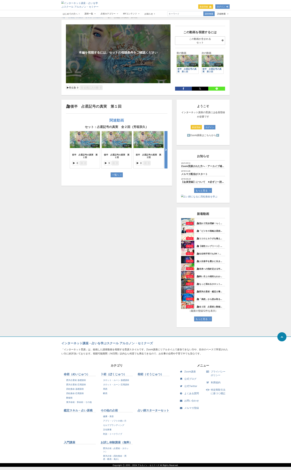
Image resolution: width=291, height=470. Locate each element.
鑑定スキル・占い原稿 (78, 410)
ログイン (221, 6)
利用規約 (216, 382)
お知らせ (148, 13)
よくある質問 (191, 393)
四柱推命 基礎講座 (75, 389)
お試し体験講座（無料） (116, 442)
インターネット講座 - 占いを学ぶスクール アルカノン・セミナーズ (107, 343)
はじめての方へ (70, 13)
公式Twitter (190, 386)
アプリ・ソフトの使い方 (114, 420)
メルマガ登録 (191, 407)
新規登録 (204, 6)
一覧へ (115, 174)
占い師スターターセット (153, 410)
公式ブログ (190, 378)
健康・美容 (108, 416)
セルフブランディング (113, 425)
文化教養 (107, 429)
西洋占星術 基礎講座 (76, 380)
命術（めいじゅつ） (77, 374)
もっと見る (202, 190)
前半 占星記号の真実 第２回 (148, 155)
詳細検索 (221, 13)
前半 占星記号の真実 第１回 (85, 155)
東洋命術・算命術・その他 (79, 402)
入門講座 (69, 442)
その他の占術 (109, 410)
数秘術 (69, 397)
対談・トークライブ (112, 434)
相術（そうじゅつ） (151, 374)
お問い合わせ (191, 400)
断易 (105, 393)
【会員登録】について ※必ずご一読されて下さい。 (210, 181)
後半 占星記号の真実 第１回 (116, 155)
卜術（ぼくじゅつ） (114, 374)
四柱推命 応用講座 (75, 393)
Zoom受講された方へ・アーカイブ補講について (207, 166)
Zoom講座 (190, 371)
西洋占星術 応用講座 (76, 384)
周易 (105, 389)
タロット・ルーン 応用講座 (116, 384)
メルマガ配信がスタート (194, 173)
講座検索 (209, 13)
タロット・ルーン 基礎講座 (116, 380)
